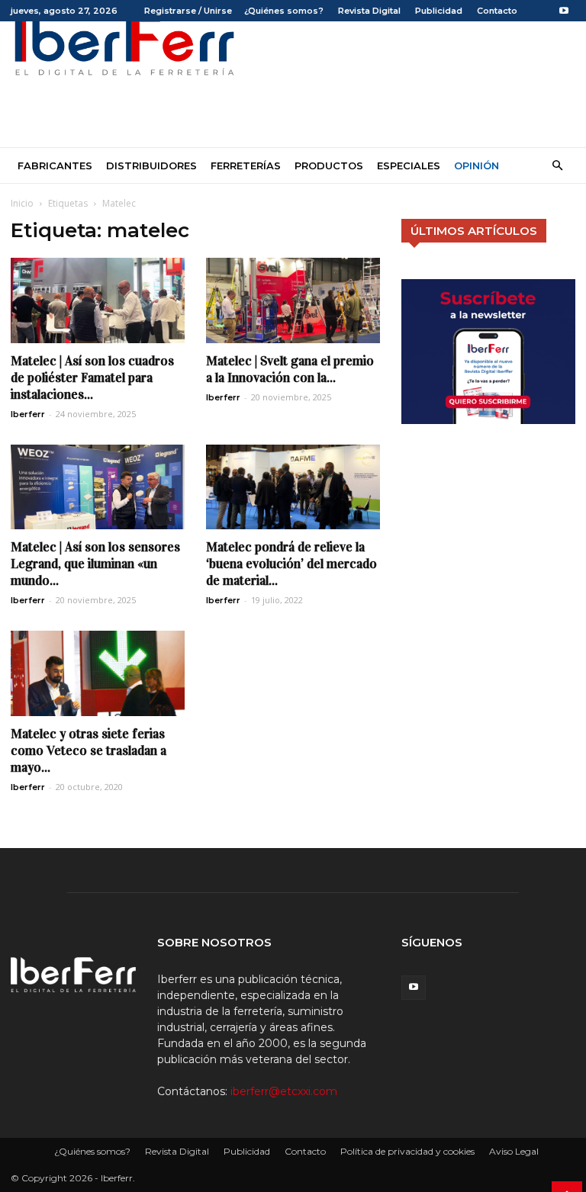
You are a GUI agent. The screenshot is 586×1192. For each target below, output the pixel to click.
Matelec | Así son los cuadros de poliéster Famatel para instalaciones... (92, 378)
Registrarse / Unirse (188, 10)
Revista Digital (369, 10)
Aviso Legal (514, 1151)
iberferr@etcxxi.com (283, 1091)
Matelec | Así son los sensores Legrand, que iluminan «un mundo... (95, 564)
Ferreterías (246, 165)
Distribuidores (151, 165)
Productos (329, 165)
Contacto (497, 10)
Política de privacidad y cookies (407, 1151)
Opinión (476, 165)
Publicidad (438, 10)
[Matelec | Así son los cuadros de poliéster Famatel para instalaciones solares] (98, 300)
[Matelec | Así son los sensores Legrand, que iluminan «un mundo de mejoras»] (98, 487)
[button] (557, 166)
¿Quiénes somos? (284, 10)
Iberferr (28, 414)
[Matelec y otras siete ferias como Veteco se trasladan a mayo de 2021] (98, 673)
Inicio (22, 203)
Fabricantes (55, 165)
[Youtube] (563, 10)
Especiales (408, 165)
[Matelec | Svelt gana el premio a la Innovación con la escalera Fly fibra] (293, 300)
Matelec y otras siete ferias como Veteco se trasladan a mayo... (88, 751)
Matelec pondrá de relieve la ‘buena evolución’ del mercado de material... (291, 564)
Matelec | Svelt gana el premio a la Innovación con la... (290, 369)
